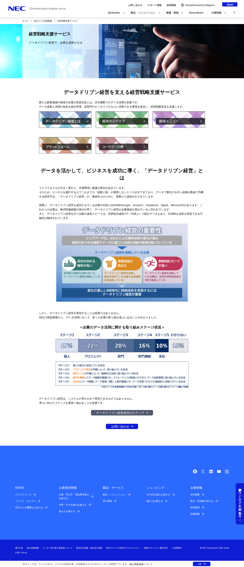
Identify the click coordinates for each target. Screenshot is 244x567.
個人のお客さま (67, 511)
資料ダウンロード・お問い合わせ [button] (240, 501)
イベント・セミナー (25, 501)
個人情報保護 (136, 564)
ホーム (25, 21)
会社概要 (195, 494)
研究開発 (195, 507)
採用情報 (195, 513)
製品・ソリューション (114, 494)
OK (200, 564)
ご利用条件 (177, 548)
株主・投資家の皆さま (202, 501)
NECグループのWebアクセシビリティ (123, 548)
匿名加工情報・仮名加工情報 (89, 548)
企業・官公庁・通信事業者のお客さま (74, 496)
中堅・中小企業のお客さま (73, 504)
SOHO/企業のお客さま (158, 494)
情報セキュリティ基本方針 (156, 548)
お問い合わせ (120, 426)
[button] (115, 12)
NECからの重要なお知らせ (29, 507)
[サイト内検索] (234, 13)
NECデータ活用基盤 (43, 21)
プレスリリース (23, 494)
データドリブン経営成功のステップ (120, 412)
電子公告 (19, 548)
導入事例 (107, 501)
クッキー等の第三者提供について (58, 548)
